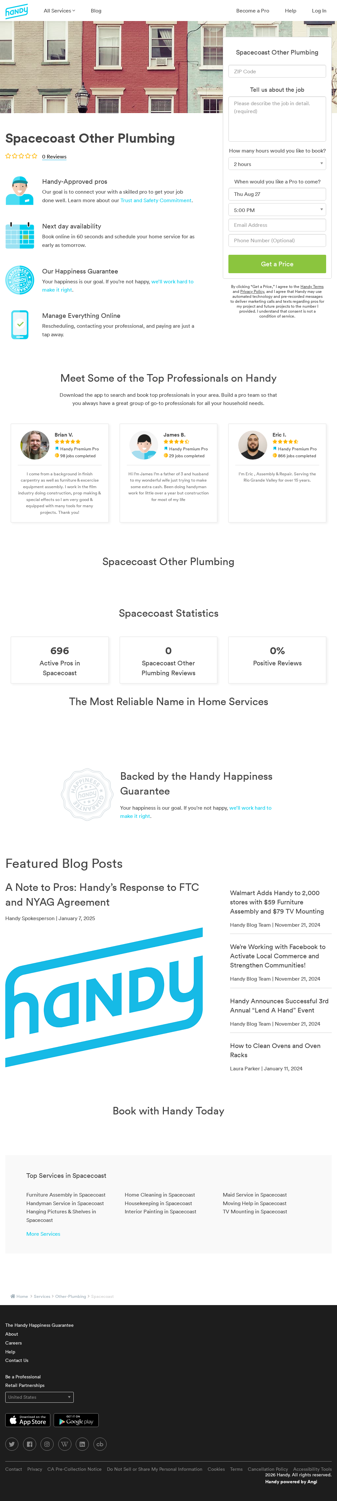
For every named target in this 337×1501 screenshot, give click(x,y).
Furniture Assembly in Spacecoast (66, 1194)
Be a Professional (23, 1377)
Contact (13, 1469)
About (11, 1334)
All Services (58, 10)
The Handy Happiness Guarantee (39, 1325)
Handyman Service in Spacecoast (65, 1203)
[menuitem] (59, 10)
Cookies (216, 1469)
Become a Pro (252, 10)
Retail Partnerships (24, 1385)
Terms (236, 1469)
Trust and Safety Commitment (156, 200)
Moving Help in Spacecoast (255, 1203)
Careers (13, 1343)
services (42, 1296)
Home (22, 1296)
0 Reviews (54, 156)
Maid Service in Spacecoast (255, 1194)
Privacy (34, 1469)
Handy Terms (312, 286)
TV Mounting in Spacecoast (255, 1211)
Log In (319, 10)
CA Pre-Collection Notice (74, 1469)
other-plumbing (70, 1296)
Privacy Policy (252, 291)
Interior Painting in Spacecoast (160, 1211)
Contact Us (16, 1360)
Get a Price (277, 264)
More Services (43, 1233)
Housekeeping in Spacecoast (158, 1203)
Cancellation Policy (268, 1469)
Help (290, 10)
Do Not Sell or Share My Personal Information (154, 1469)
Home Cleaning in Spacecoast (160, 1194)
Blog (96, 10)
